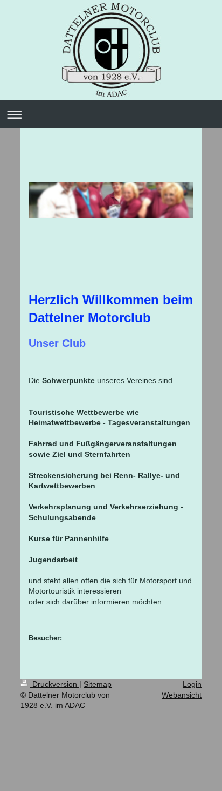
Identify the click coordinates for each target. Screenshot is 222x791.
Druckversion (54, 684)
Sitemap (98, 684)
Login (192, 684)
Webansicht (182, 695)
